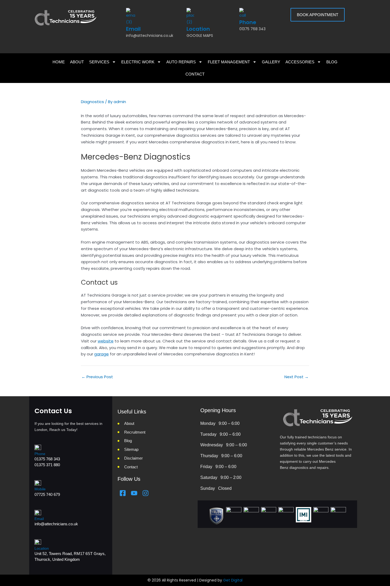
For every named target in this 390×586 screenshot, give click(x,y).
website (106, 341)
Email (133, 29)
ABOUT (77, 62)
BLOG (331, 62)
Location (198, 29)
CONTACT (195, 74)
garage (101, 354)
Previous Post (97, 377)
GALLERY (271, 62)
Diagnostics (92, 101)
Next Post (296, 377)
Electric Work (137, 62)
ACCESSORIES (299, 62)
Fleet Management (229, 62)
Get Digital (232, 580)
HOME (59, 62)
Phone (247, 22)
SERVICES (99, 62)
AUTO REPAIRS (181, 62)
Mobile (40, 489)
